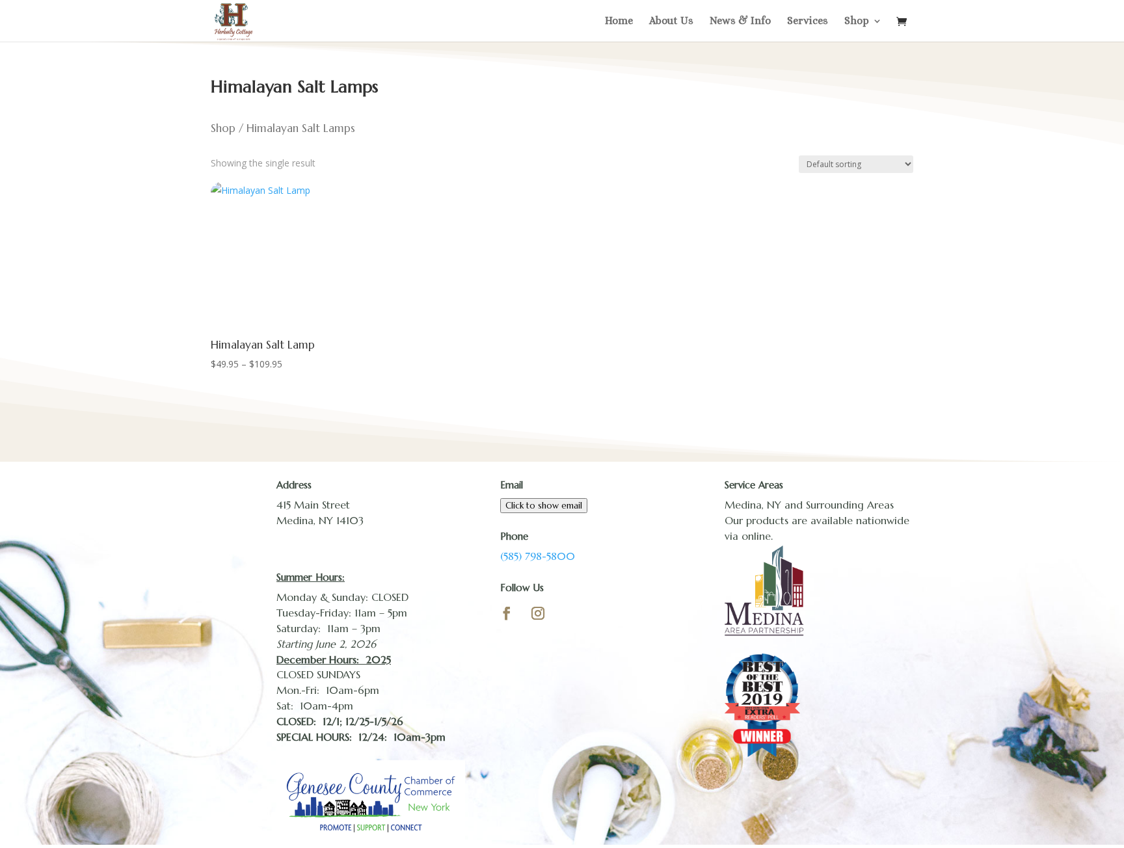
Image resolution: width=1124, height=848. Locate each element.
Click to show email (543, 505)
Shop (856, 21)
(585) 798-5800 (537, 556)
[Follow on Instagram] (538, 613)
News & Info (740, 21)
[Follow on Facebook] (507, 613)
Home (619, 21)
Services (807, 21)
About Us (671, 21)
